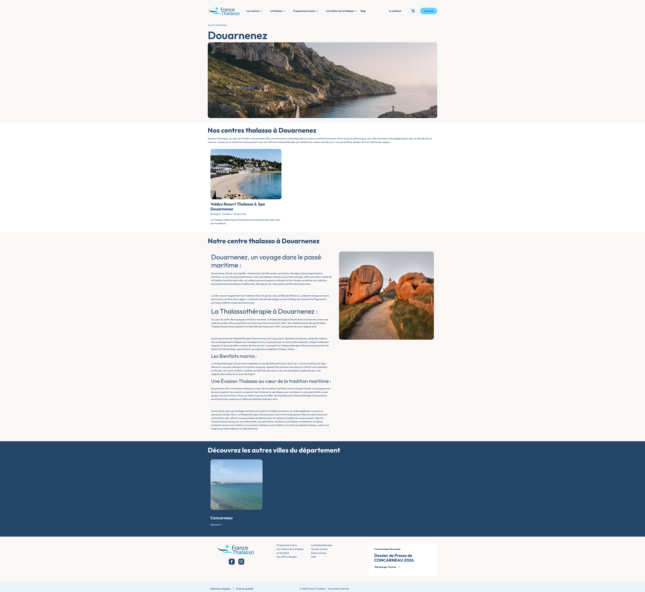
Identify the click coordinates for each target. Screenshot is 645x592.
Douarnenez (239, 213)
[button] (413, 11)
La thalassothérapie (321, 545)
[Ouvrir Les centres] (261, 11)
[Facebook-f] (232, 561)
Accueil (211, 25)
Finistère (227, 213)
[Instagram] (241, 561)
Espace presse (318, 552)
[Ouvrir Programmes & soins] (317, 11)
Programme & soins (287, 545)
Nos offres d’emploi (287, 556)
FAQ (313, 556)
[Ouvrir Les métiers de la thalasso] (356, 11)
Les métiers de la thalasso (290, 549)
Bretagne (215, 213)
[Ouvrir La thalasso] (284, 11)
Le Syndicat (283, 552)
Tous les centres (319, 549)
